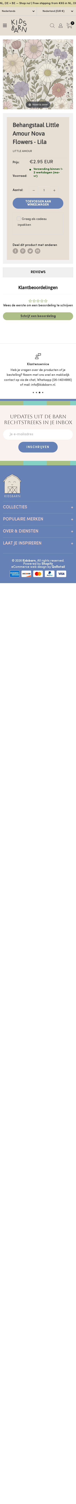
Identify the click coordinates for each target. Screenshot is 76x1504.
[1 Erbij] (54, 190)
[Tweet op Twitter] (30, 251)
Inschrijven (38, 447)
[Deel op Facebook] (15, 251)
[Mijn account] (61, 25)
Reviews (38, 272)
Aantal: (18, 190)
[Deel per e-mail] (37, 251)
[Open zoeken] (52, 25)
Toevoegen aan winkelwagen (38, 203)
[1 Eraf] (34, 190)
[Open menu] (5, 25)
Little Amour (22, 151)
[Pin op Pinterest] (23, 251)
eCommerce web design (29, 567)
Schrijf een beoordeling (38, 316)
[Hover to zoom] (38, 74)
